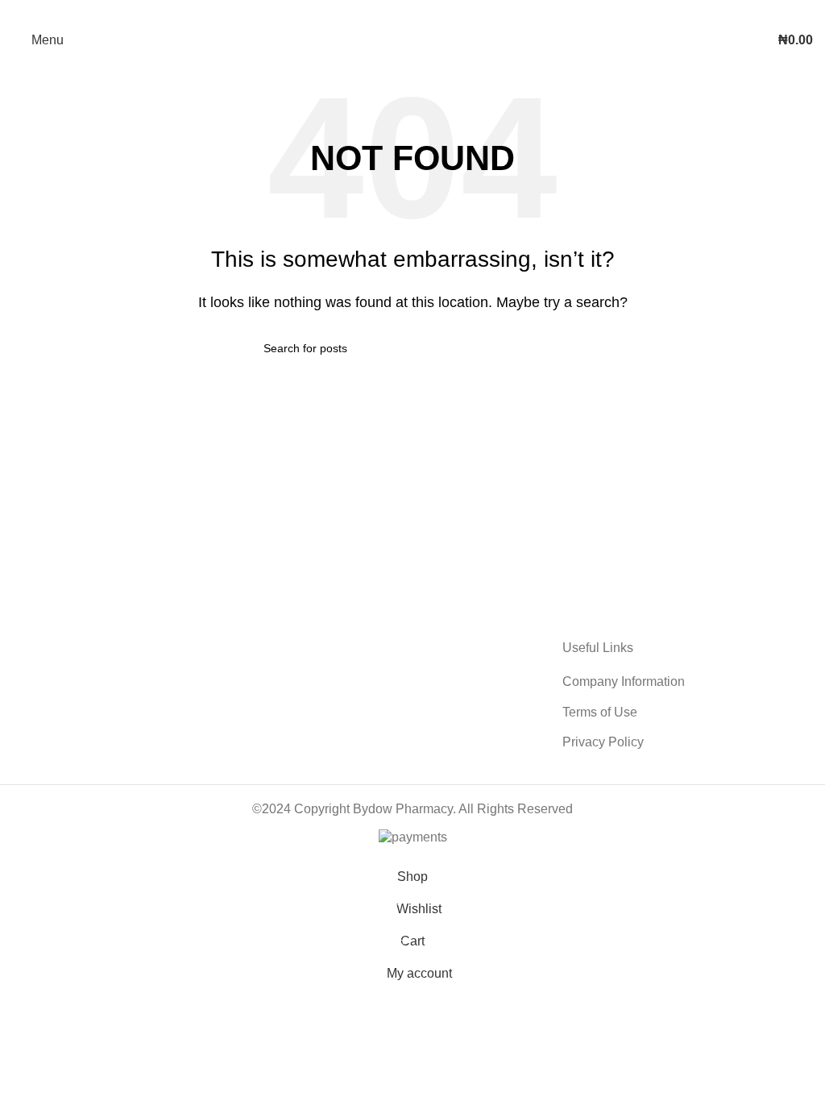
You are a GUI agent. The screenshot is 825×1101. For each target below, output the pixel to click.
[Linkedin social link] (433, 12)
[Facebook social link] (370, 12)
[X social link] (391, 12)
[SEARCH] (555, 348)
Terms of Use (599, 712)
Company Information (623, 681)
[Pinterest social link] (412, 12)
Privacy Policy (603, 742)
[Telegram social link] (454, 12)
